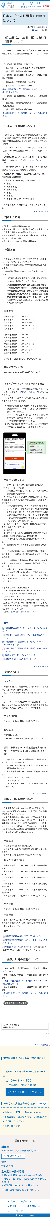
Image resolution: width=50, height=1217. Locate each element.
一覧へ (43, 1103)
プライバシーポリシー (21, 1201)
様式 (6, 623)
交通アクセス (14, 1156)
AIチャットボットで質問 (25, 1092)
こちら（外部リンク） (29, 392)
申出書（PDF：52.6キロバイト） (19, 947)
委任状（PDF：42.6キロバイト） (19, 659)
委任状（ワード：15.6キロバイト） (21, 655)
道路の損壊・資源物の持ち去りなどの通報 (25, 1117)
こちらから (13, 170)
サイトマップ (16, 1211)
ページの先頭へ (42, 212)
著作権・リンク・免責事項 (23, 1206)
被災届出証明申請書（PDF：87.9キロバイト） (25, 936)
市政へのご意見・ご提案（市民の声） (23, 1112)
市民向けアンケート (14, 1126)
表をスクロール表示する (15, 1003)
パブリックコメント (14, 1121)
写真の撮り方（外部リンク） (23, 612)
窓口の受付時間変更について (21, 1190)
